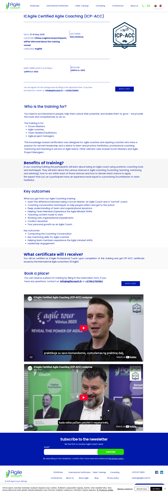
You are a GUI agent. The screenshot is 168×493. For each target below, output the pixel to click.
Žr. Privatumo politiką (105, 490)
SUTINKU (156, 489)
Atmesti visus (142, 489)
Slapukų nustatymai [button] (125, 489)
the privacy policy (116, 458)
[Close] (165, 489)
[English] (160, 5)
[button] (124, 89)
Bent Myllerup (77, 36)
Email (46, 447)
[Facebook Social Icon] (156, 472)
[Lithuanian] (155, 5)
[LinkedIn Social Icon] (161, 472)
